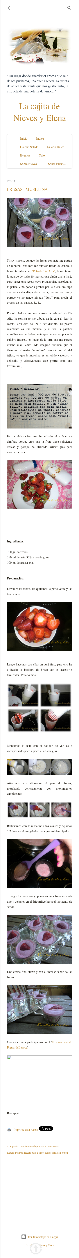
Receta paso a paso (34, 1152)
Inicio (23, 138)
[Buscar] (69, 7)
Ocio (42, 155)
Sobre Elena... (57, 164)
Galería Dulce (55, 147)
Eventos (25, 155)
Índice (40, 138)
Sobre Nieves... (29, 164)
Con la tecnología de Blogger (43, 1236)
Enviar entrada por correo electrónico (40, 1146)
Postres (19, 1152)
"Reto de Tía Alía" (43, 271)
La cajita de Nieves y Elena (39, 111)
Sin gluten (62, 1152)
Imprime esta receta (26, 1129)
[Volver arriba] (36, 1249)
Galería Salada (29, 147)
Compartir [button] (12, 1146)
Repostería (50, 1152)
